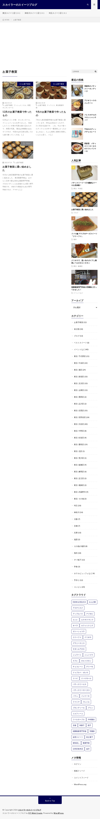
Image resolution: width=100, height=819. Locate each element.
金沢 (88, 749)
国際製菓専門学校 (79, 731)
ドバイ (75, 678)
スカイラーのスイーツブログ (29, 810)
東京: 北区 (78, 451)
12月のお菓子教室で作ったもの (17, 113)
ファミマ (76, 702)
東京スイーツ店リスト (11, 13)
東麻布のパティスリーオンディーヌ (90, 88)
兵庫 (76, 533)
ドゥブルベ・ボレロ (80, 672)
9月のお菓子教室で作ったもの (51, 113)
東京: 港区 (78, 370)
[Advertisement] (50, 42)
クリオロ (88, 637)
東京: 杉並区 (79, 438)
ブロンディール (79, 708)
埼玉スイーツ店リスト (58, 13)
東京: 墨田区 (79, 397)
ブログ (28, 144)
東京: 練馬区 (79, 471)
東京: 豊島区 (79, 444)
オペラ (75, 625)
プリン (90, 708)
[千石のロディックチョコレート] (77, 134)
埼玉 (76, 505)
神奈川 (76, 512)
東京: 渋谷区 (79, 424)
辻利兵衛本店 (78, 749)
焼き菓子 (89, 737)
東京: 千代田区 (80, 356)
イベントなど (78, 293)
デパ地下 (77, 560)
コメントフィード (81, 777)
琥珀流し (76, 743)
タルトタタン (86, 661)
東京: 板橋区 (78, 266)
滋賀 (76, 539)
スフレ (75, 661)
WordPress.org (80, 784)
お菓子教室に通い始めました (16, 168)
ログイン (77, 764)
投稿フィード (79, 771)
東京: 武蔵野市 (80, 492)
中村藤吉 (91, 719)
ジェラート (77, 655)
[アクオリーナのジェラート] (77, 105)
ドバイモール (86, 678)
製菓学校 (86, 743)
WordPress (59, 813)
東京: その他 (79, 499)
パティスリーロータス (81, 690)
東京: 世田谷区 (80, 417)
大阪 (76, 519)
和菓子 (82, 725)
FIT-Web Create (35, 813)
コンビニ (77, 587)
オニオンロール (7, 107)
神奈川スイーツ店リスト (35, 13)
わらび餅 (92, 602)
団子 (89, 725)
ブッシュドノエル (20, 105)
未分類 (76, 329)
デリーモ (89, 667)
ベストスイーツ (80, 343)
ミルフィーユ (78, 714)
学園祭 (92, 731)
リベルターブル (79, 719)
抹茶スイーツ (78, 737)
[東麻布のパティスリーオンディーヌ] (77, 91)
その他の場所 (79, 546)
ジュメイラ (89, 655)
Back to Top (50, 801)
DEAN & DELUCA (79, 602)
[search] (96, 71)
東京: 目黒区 (79, 410)
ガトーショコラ (79, 631)
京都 (76, 526)
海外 (75, 239)
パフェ (75, 696)
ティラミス (51, 105)
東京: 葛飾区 (79, 485)
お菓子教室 (26, 84)
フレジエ (86, 702)
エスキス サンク (87, 620)
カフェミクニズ (87, 625)
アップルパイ (78, 614)
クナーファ (77, 637)
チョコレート (78, 667)
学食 (76, 566)
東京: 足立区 (79, 478)
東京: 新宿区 (79, 376)
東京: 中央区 (78, 188)
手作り (76, 580)
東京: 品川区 (79, 404)
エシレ (75, 620)
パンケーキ (85, 696)
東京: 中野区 (79, 431)
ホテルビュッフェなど (83, 573)
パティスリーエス (79, 684)
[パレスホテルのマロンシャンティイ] (77, 119)
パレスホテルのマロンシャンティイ (90, 117)
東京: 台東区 (79, 390)
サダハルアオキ (79, 649)
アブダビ (89, 614)
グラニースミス (79, 643)
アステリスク (78, 608)
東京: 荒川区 (79, 458)
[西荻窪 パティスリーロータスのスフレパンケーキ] (77, 148)
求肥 (28, 105)
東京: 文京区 (79, 383)
